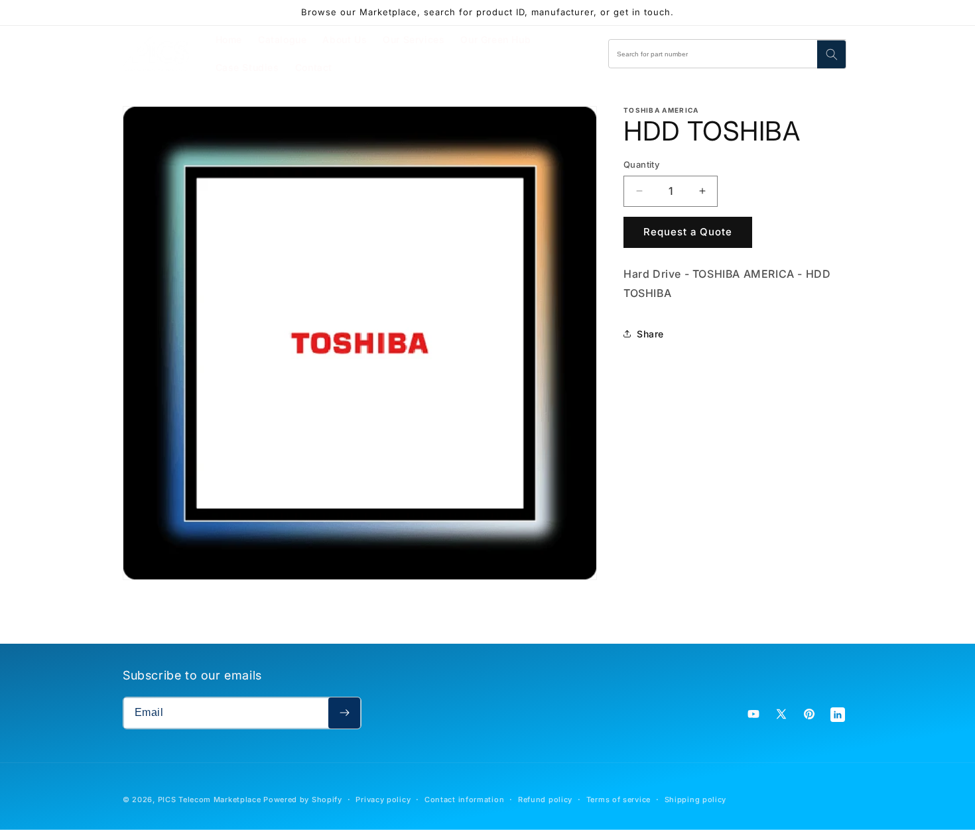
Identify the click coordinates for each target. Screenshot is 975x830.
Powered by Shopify (302, 799)
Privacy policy (383, 799)
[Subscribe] (344, 713)
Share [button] (650, 333)
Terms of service (618, 799)
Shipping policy (696, 799)
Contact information (464, 799)
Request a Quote (687, 231)
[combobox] (727, 53)
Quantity (641, 164)
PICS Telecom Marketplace (209, 799)
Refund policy (545, 799)
